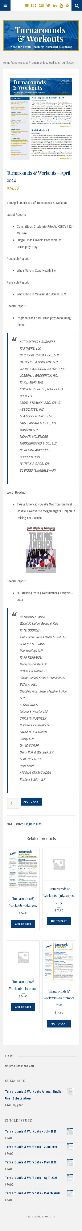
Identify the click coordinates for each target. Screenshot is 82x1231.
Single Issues (20, 63)
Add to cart (32, 801)
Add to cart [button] (23, 924)
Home (6, 63)
